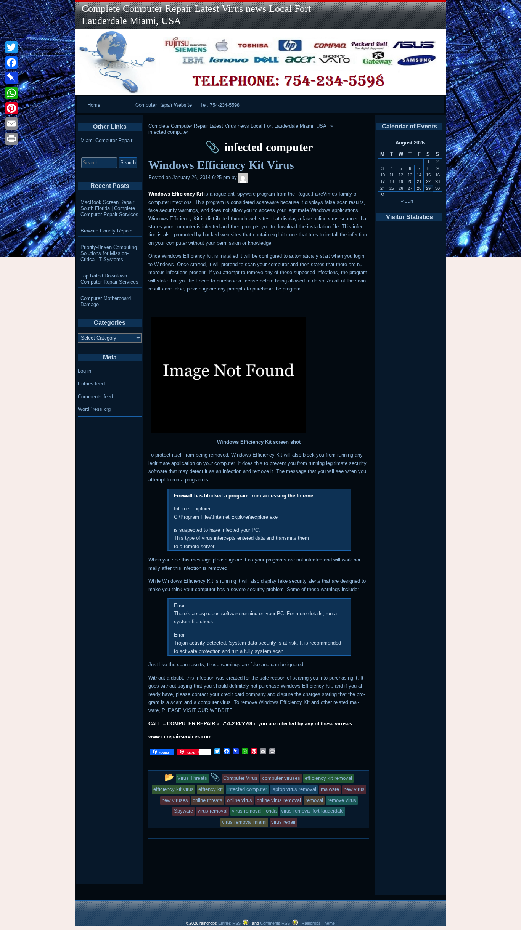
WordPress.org (94, 409)
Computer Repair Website (163, 104)
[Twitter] (11, 47)
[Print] (11, 138)
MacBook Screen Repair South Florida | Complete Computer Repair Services (109, 208)
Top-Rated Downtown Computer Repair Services (109, 279)
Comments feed (95, 396)
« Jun (407, 201)
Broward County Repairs (107, 231)
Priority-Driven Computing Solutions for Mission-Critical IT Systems (108, 253)
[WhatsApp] (11, 93)
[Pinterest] (11, 108)
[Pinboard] (11, 77)
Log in (84, 371)
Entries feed (91, 383)
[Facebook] (11, 62)
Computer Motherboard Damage (105, 301)
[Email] (11, 123)
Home (93, 104)
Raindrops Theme (318, 923)
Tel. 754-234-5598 (220, 104)
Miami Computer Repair (106, 140)
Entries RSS (229, 923)
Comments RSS (275, 923)
